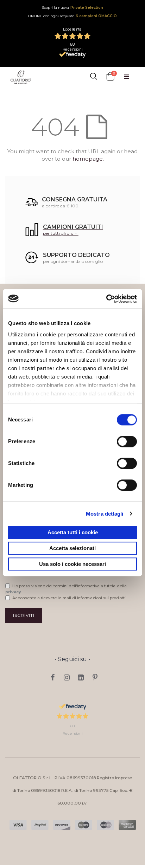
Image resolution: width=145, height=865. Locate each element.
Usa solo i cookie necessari (72, 564)
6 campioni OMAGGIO (96, 16)
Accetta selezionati (72, 548)
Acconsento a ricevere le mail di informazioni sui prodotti (69, 597)
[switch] (127, 442)
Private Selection (86, 7)
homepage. (88, 158)
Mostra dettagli (105, 514)
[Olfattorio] (21, 77)
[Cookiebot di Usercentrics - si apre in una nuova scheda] (106, 298)
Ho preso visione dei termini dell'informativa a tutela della (66, 588)
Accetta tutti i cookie (73, 532)
